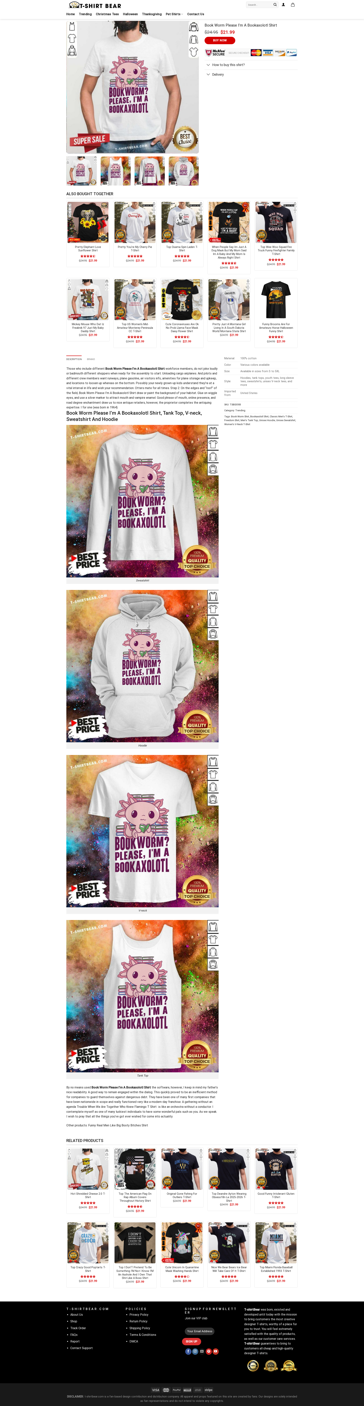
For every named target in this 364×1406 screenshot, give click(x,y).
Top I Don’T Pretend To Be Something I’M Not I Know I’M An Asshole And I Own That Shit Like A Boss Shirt (135, 1273)
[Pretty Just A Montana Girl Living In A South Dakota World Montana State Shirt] (229, 299)
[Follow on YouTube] (216, 1351)
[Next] (191, 87)
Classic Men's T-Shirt (281, 416)
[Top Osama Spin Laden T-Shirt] (182, 222)
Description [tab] (74, 359)
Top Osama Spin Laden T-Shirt (182, 248)
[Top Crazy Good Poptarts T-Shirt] (87, 1242)
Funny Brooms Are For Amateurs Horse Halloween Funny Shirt (276, 328)
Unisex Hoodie (267, 420)
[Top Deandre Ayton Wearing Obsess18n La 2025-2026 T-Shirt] (229, 1169)
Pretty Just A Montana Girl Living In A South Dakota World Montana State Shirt (229, 328)
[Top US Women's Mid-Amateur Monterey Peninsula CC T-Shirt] (135, 299)
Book (82, 393)
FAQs (74, 1335)
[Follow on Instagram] (195, 1351)
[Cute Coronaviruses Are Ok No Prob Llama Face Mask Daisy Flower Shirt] (182, 299)
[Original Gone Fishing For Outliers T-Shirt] (182, 1169)
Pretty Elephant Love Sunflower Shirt (88, 248)
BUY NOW (220, 40)
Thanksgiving (152, 14)
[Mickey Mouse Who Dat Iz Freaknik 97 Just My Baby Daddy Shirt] (87, 299)
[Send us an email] (202, 1351)
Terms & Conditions (142, 1335)
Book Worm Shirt (240, 416)
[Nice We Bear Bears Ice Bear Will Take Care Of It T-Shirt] (229, 1242)
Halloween (130, 14)
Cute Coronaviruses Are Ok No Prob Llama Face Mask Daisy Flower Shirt (182, 328)
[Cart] (293, 4)
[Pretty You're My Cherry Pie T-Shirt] (135, 222)
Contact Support (81, 1348)
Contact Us (195, 14)
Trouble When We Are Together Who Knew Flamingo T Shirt (117, 1107)
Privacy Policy (138, 1314)
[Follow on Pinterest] (209, 1351)
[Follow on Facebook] (188, 1351)
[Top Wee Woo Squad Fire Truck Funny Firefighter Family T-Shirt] (276, 222)
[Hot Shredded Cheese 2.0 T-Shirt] (87, 1169)
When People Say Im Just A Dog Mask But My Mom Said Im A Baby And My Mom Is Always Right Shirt (229, 252)
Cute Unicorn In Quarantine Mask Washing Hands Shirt (182, 1269)
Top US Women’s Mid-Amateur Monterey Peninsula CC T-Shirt (135, 328)
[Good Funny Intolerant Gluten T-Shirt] (276, 1169)
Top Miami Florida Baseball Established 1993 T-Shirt (276, 1269)
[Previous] (73, 87)
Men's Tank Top (249, 420)
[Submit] (275, 5)
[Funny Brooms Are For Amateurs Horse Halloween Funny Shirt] (276, 299)
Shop (73, 1321)
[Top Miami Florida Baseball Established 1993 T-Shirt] (276, 1242)
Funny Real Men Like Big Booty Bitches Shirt (118, 1125)
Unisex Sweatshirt (285, 420)
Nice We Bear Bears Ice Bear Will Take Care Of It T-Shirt (229, 1269)
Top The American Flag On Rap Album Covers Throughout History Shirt (134, 1197)
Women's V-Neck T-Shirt (237, 424)
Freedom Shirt (231, 420)
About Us (76, 1314)
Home (70, 14)
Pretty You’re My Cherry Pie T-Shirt (135, 248)
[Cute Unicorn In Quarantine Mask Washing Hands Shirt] (182, 1242)
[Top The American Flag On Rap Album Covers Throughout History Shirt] (135, 1169)
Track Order (78, 1328)
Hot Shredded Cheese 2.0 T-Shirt (88, 1195)
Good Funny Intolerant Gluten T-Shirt (276, 1195)
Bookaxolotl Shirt (259, 416)
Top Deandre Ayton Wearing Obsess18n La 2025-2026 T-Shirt (229, 1197)
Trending (85, 14)
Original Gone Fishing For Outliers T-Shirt (182, 1195)
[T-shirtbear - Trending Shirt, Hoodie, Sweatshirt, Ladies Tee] (94, 4)
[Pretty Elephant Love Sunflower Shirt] (87, 222)
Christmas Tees (107, 14)
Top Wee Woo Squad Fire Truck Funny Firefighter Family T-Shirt (276, 250)
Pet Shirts (173, 14)
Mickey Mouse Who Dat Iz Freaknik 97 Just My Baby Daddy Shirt (88, 328)
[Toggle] (208, 65)
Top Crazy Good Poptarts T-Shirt (88, 1269)
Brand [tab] (91, 359)
